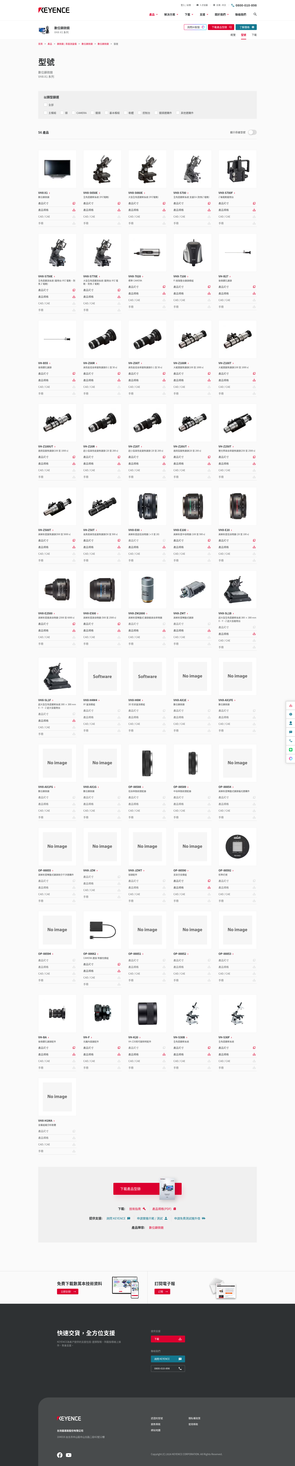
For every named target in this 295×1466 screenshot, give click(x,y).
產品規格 (43, 210)
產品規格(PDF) (161, 1209)
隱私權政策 (194, 1418)
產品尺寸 (43, 203)
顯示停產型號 (237, 132)
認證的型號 (157, 1418)
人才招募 (204, 5)
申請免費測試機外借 (187, 1218)
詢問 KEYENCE (116, 1218)
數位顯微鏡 (156, 1227)
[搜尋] (255, 14)
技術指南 (135, 1209)
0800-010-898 (246, 5)
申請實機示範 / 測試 (150, 1218)
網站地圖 (155, 1430)
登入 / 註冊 (186, 5)
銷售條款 (155, 1424)
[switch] (252, 132)
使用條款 (193, 1424)
